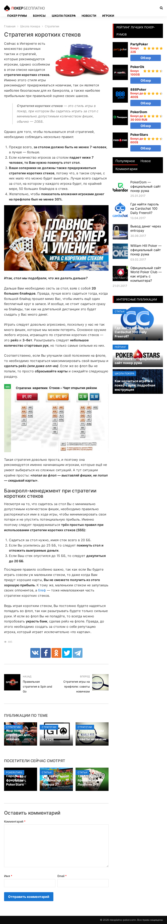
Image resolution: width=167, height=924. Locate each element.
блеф (42, 590)
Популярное (125, 161)
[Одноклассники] (56, 653)
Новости (89, 15)
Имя (8, 876)
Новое (146, 161)
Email (62, 876)
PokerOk (137, 67)
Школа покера (64, 15)
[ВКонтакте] (35, 653)
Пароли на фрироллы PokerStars (15, 780)
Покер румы (17, 15)
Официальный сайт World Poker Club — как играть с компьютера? (146, 274)
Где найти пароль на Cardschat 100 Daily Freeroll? (144, 208)
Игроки (108, 15)
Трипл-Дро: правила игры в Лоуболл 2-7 (90, 780)
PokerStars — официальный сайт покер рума (137, 361)
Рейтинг (120, 346)
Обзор (146, 58)
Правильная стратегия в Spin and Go (37, 686)
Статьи (47, 772)
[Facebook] (46, 653)
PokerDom (138, 112)
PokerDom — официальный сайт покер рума (145, 186)
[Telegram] (77, 653)
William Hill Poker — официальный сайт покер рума (146, 250)
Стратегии (13, 727)
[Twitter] (67, 653)
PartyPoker (139, 44)
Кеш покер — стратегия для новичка (18, 734)
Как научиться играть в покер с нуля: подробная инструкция (135, 385)
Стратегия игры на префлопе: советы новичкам (76, 686)
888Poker (138, 89)
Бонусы (39, 15)
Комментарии (126, 169)
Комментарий (14, 821)
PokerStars (14, 772)
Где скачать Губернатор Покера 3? (52, 780)
